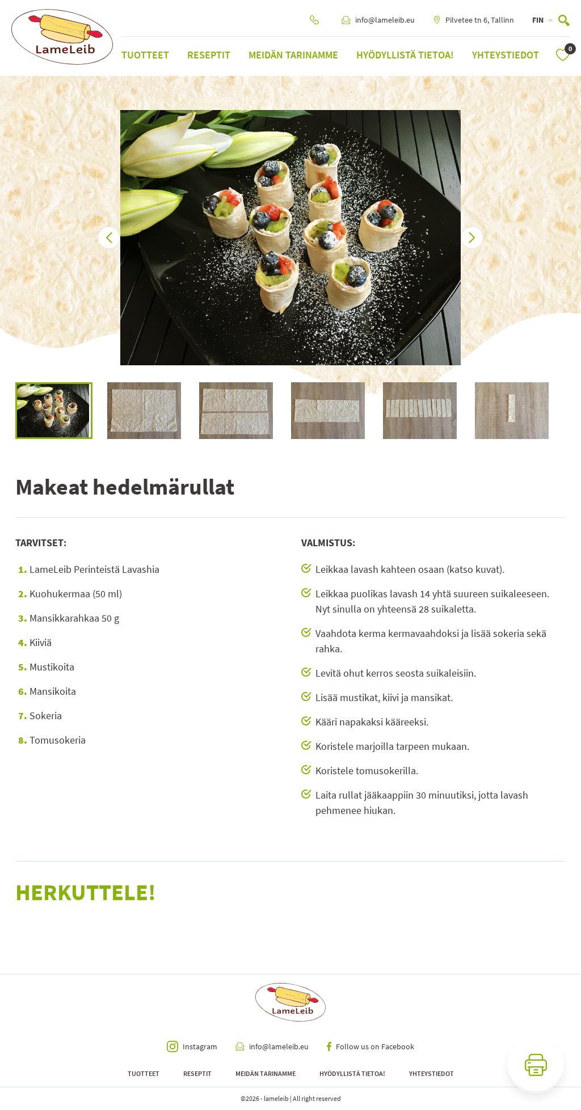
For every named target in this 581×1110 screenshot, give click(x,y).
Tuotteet (145, 54)
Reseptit (208, 54)
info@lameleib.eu (385, 20)
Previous (6, 410)
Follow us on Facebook (375, 1046)
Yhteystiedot (505, 54)
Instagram (200, 1046)
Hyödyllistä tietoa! (405, 54)
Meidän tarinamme (293, 54)
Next (574, 410)
